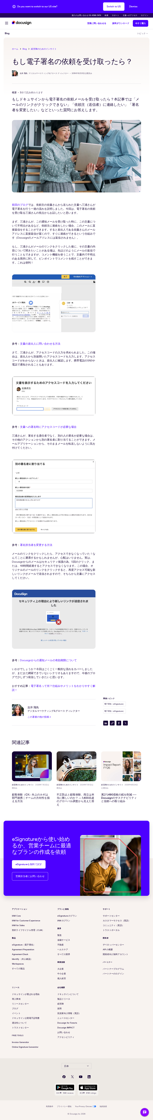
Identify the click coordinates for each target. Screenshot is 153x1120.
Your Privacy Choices (83, 1106)
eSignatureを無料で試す (29, 864)
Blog (25, 49)
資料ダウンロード (120, 23)
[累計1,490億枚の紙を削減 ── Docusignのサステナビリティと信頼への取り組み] (121, 766)
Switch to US (114, 6)
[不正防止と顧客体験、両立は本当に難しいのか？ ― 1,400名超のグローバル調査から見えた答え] (77, 766)
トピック (141, 33)
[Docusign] (22, 23)
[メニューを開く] (6, 23)
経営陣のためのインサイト (43, 49)
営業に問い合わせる (96, 23)
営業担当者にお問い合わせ (30, 876)
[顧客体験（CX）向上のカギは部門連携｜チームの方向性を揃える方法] (32, 766)
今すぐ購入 (140, 23)
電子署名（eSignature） (114, 704)
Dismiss (133, 6)
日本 (66, 1066)
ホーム (15, 49)
